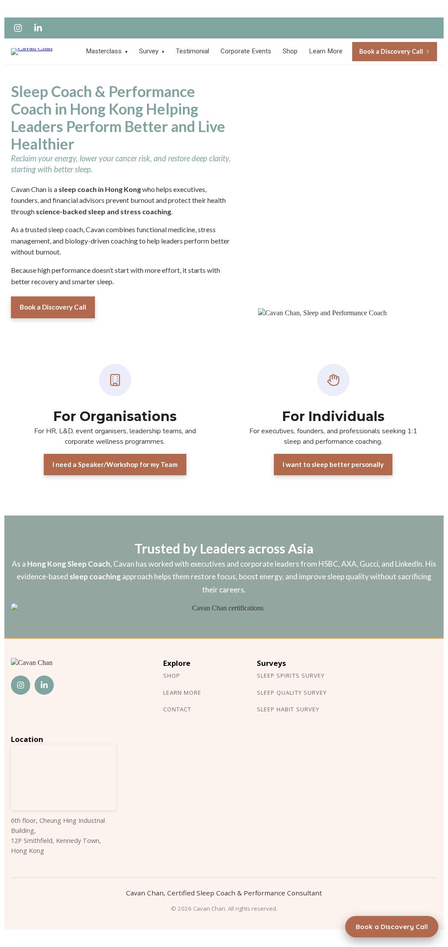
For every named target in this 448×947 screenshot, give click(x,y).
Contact (177, 709)
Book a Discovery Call (391, 51)
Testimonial (192, 51)
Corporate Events (245, 51)
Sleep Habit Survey (288, 709)
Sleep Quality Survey (292, 692)
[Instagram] (18, 28)
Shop (290, 51)
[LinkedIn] (38, 28)
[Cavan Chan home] (38, 51)
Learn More (326, 51)
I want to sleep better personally (333, 464)
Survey (151, 51)
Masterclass (107, 51)
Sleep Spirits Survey (291, 675)
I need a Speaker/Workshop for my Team (115, 464)
